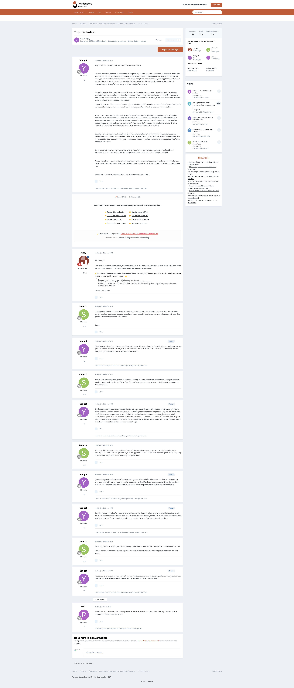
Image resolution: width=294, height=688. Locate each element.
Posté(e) (104, 60)
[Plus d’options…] (179, 60)
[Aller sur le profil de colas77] (189, 142)
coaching (145, 238)
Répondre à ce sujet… (94, 652)
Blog (99, 12)
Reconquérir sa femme (140, 219)
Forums (91, 12)
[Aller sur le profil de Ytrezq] (189, 118)
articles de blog (124, 238)
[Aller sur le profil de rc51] (84, 615)
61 (84, 627)
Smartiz (83, 306)
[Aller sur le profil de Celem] (189, 130)
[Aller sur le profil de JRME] (84, 261)
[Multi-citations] (96, 181)
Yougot (86, 39)
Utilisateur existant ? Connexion (194, 5)
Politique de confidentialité (82, 677)
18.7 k (84, 273)
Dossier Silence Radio (115, 212)
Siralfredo (198, 95)
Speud (197, 110)
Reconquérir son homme (116, 223)
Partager (158, 40)
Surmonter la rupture (139, 223)
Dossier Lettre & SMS (140, 212)
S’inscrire (216, 5)
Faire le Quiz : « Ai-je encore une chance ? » (139, 234)
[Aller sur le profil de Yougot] (76, 40)
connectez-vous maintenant (148, 641)
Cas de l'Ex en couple (140, 216)
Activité (130, 12)
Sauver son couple (114, 219)
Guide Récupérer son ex (116, 216)
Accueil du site (79, 12)
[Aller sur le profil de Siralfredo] (189, 92)
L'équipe (108, 12)
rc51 (83, 606)
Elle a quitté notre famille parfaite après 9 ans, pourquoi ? (204, 105)
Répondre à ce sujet (170, 50)
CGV (110, 677)
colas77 (198, 146)
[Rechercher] (219, 12)
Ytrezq (197, 122)
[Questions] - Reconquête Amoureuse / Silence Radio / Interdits (121, 41)
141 (84, 80)
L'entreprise (119, 12)
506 (84, 326)
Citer (101, 181)
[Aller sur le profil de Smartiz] (84, 314)
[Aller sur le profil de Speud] (189, 104)
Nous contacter (147, 682)
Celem (197, 134)
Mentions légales (100, 677)
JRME (83, 253)
